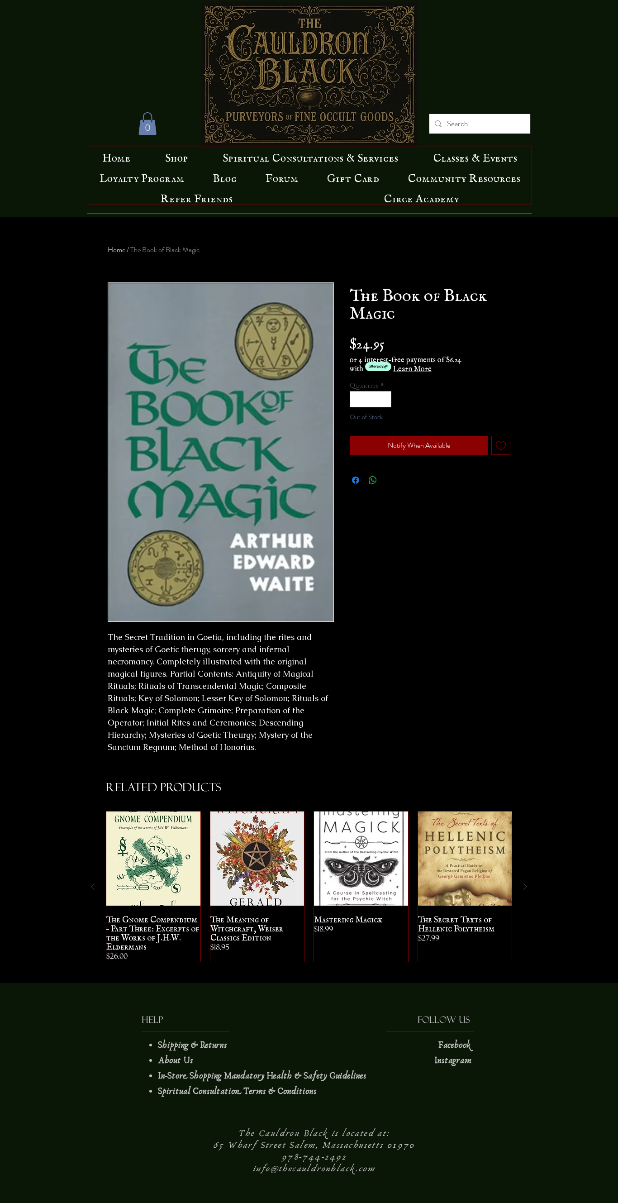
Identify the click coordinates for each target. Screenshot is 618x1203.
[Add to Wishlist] (500, 445)
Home (116, 249)
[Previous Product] (92, 886)
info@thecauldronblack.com (314, 1168)
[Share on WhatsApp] (372, 480)
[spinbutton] (371, 399)
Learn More (412, 366)
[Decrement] (356, 399)
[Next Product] (525, 886)
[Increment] (385, 399)
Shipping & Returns (193, 1045)
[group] (309, 887)
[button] (147, 123)
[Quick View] (153, 859)
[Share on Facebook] (355, 480)
